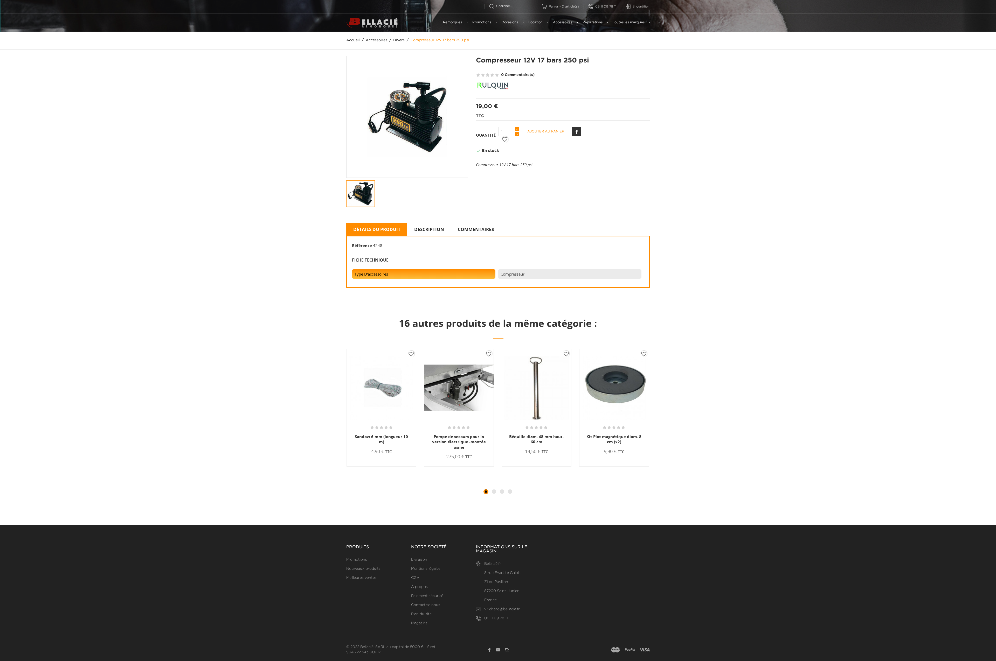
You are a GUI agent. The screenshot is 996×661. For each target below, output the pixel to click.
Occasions (509, 22)
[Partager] (576, 131)
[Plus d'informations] (400, 466)
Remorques (452, 22)
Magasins (419, 623)
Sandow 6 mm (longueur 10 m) (381, 439)
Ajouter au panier (545, 131)
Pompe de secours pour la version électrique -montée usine (459, 442)
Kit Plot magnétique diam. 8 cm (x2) (613, 439)
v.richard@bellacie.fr (502, 609)
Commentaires (476, 229)
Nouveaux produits (363, 568)
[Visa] (644, 650)
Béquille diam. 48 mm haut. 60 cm (536, 439)
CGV (415, 577)
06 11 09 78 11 (605, 6)
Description (429, 229)
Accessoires (562, 22)
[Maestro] (615, 650)
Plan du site (421, 614)
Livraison (419, 559)
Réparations (593, 22)
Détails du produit (376, 229)
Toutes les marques (629, 22)
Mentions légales (425, 568)
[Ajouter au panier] (365, 466)
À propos (419, 586)
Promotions (481, 22)
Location (535, 22)
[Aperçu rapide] (384, 466)
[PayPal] (630, 650)
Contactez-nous (425, 605)
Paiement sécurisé (427, 595)
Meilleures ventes (361, 577)
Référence (362, 245)
